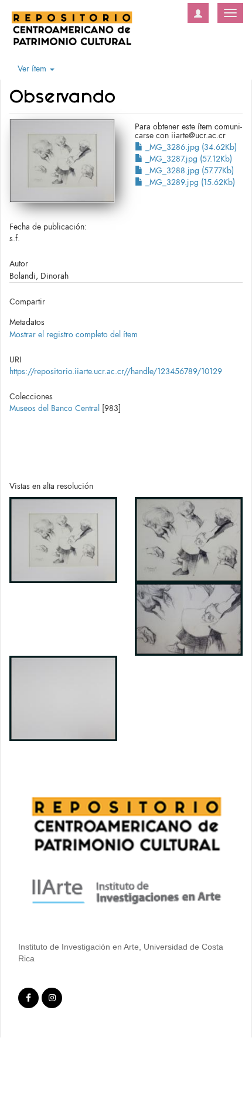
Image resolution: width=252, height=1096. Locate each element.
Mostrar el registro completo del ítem (73, 334)
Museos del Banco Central (54, 408)
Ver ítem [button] (33, 68)
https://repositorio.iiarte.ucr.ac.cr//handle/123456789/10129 (115, 371)
